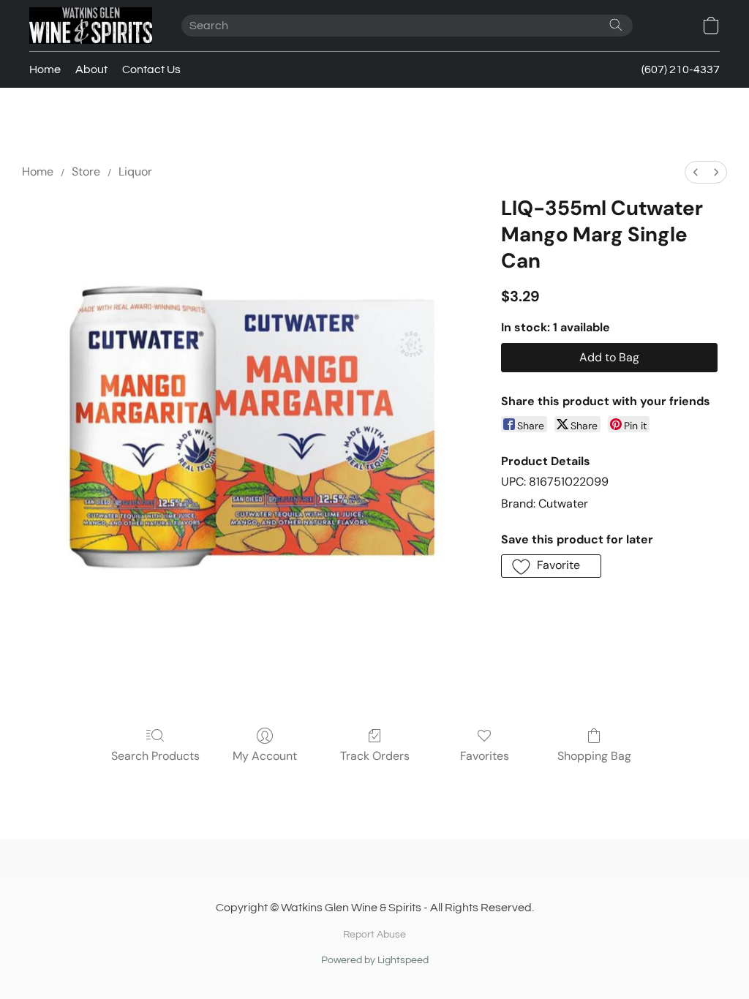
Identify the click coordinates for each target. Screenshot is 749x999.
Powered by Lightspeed (375, 960)
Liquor (135, 171)
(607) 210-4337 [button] (680, 69)
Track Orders (375, 756)
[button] (90, 25)
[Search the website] (616, 25)
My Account (265, 756)
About (91, 69)
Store (86, 171)
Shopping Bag (594, 756)
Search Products (155, 756)
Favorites (484, 756)
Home (45, 69)
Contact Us (151, 69)
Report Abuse (374, 935)
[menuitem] (695, 172)
